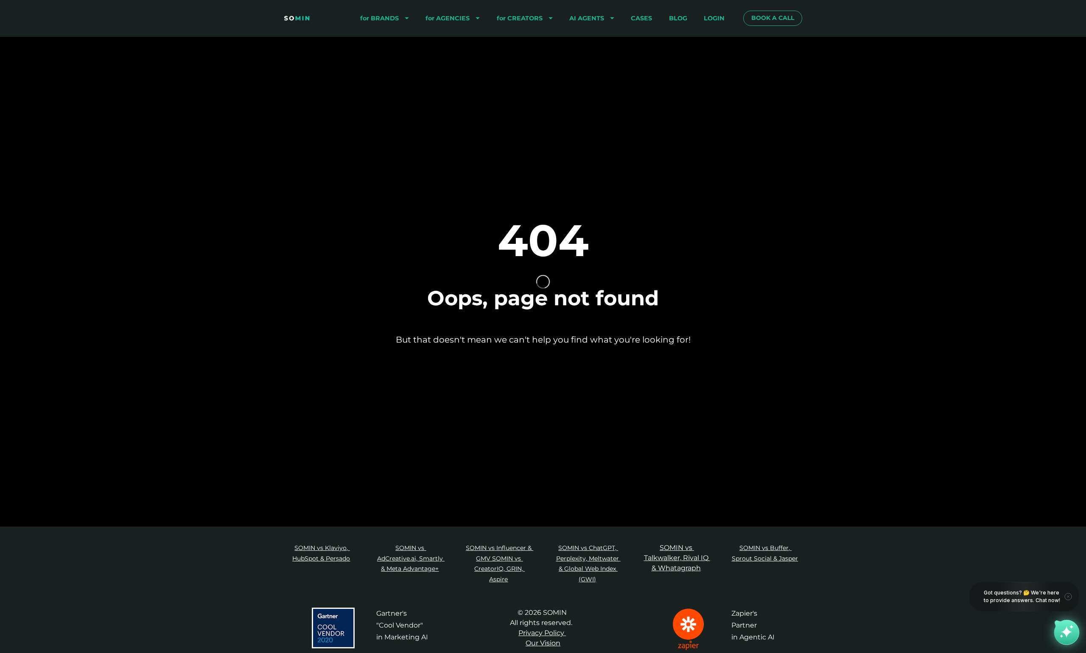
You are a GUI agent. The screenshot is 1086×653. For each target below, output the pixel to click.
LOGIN (714, 18)
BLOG (678, 18)
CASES (641, 18)
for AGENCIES (447, 18)
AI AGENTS (586, 18)
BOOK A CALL (772, 18)
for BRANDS (379, 18)
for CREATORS (520, 18)
